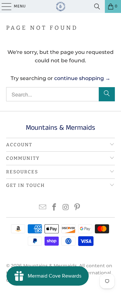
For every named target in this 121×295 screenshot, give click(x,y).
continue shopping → (82, 78)
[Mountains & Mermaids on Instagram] (66, 208)
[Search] (97, 6)
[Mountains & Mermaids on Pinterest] (77, 208)
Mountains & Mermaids (50, 266)
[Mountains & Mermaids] (60, 6)
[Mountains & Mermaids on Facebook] (54, 208)
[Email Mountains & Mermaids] (43, 208)
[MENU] (3, 6)
